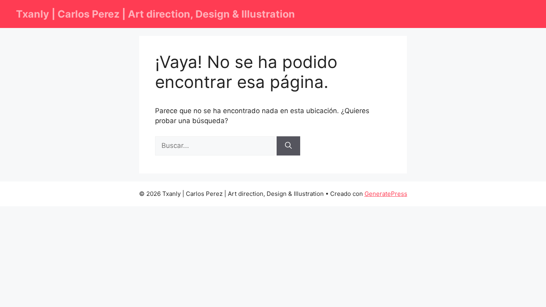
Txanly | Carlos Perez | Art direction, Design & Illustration (155, 14)
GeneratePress (386, 193)
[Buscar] (288, 145)
